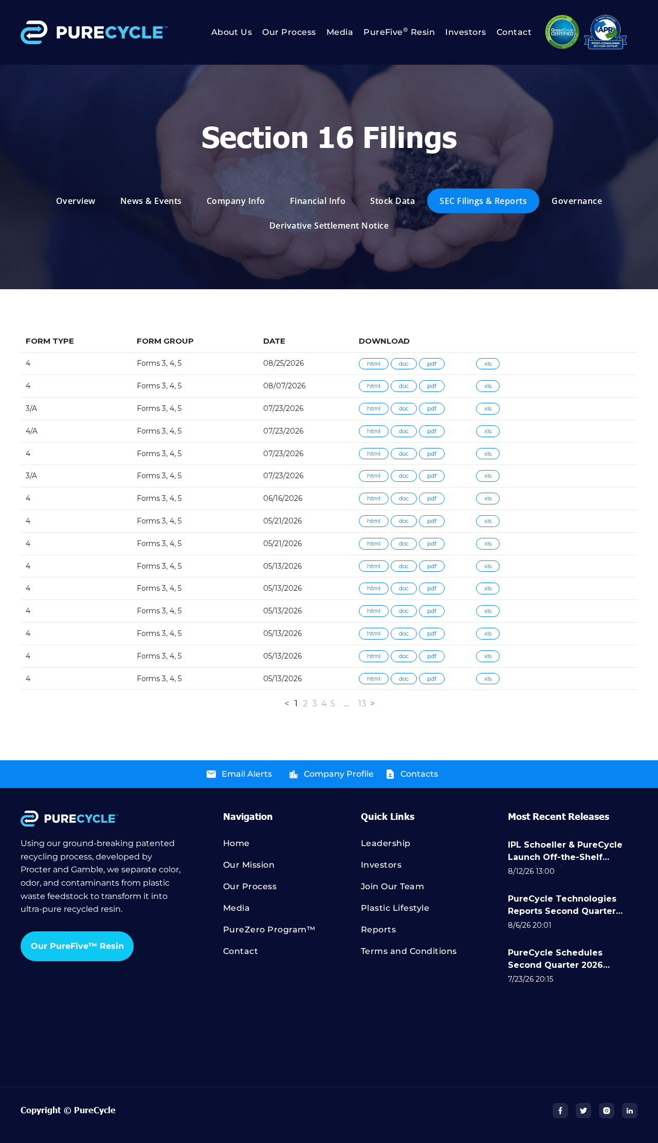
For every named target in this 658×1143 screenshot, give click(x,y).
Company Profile (339, 774)
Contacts (419, 774)
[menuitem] (226, 32)
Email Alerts (247, 774)
